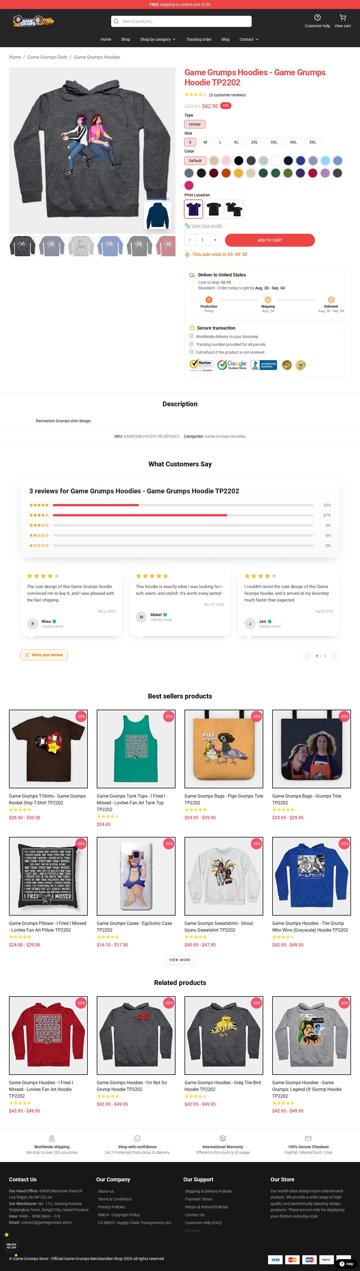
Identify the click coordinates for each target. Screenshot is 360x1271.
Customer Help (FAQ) (203, 1222)
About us (106, 1191)
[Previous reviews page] (307, 656)
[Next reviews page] (335, 656)
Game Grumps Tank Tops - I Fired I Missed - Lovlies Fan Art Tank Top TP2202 (131, 802)
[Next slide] (167, 150)
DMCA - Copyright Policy (119, 1215)
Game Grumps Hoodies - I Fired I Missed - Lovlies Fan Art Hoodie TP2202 (41, 1089)
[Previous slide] (18, 150)
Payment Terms (198, 1199)
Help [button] (349, 1264)
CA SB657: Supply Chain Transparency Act (134, 1222)
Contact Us (194, 1215)
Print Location (197, 195)
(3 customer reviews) (227, 95)
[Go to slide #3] (81, 246)
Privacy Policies (111, 1207)
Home (15, 57)
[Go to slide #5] (139, 246)
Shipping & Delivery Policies (208, 1191)
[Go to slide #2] (51, 246)
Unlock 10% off (11, 1246)
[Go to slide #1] (22, 246)
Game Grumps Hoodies (97, 57)
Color (189, 151)
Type (188, 115)
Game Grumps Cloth (47, 57)
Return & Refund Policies (206, 1207)
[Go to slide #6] (168, 246)
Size (188, 133)
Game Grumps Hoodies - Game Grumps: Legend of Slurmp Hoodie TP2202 (306, 1089)
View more (180, 960)
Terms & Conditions (115, 1199)
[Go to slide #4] (110, 246)
